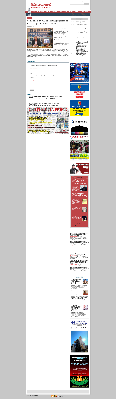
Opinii (65, 11)
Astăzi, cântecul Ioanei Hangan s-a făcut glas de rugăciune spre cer (82, 38)
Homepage (32, 77)
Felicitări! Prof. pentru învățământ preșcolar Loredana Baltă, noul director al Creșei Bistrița (82, 46)
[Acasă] (41, 5)
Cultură (76, 11)
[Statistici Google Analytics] (61, 395)
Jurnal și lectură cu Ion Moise (78, 193)
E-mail (31, 73)
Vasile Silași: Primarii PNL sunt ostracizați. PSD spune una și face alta (43, 105)
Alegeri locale (84, 11)
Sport (60, 11)
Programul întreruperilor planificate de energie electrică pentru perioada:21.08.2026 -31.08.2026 (79, 327)
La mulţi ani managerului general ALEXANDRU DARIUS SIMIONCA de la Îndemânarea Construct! (82, 34)
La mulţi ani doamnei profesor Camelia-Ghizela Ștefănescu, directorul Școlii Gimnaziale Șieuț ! (82, 25)
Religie (71, 11)
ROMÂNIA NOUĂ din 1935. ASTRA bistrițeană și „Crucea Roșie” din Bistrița (81, 22)
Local (33, 11)
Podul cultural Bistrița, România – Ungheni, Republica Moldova (82, 59)
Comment (32, 80)
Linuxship (36, 394)
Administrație (40, 11)
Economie (54, 11)
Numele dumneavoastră (34, 70)
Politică (48, 11)
